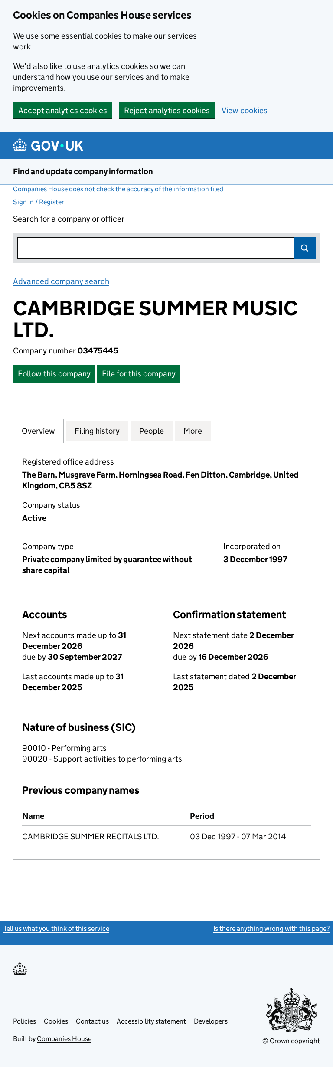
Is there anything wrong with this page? (271, 928)
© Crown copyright (291, 1041)
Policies (24, 1021)
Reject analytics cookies (167, 110)
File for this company (139, 374)
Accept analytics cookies (62, 110)
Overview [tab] (38, 431)
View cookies (245, 110)
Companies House (64, 1038)
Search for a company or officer (68, 219)
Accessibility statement (151, 1021)
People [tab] (151, 431)
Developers (211, 1021)
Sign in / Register (38, 202)
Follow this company (54, 374)
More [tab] (192, 431)
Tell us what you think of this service (56, 928)
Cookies (56, 1021)
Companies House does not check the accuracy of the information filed (118, 189)
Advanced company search (61, 281)
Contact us (92, 1021)
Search (305, 248)
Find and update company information (83, 172)
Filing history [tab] (97, 431)
